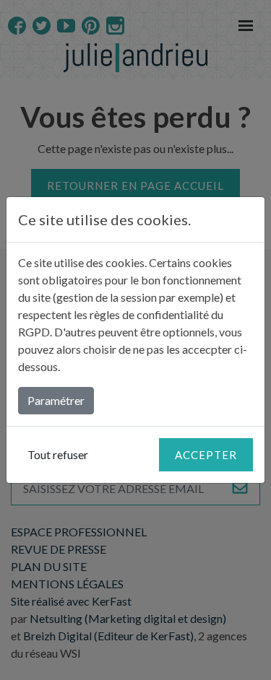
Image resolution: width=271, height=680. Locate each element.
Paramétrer (56, 400)
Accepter (206, 454)
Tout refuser (57, 454)
